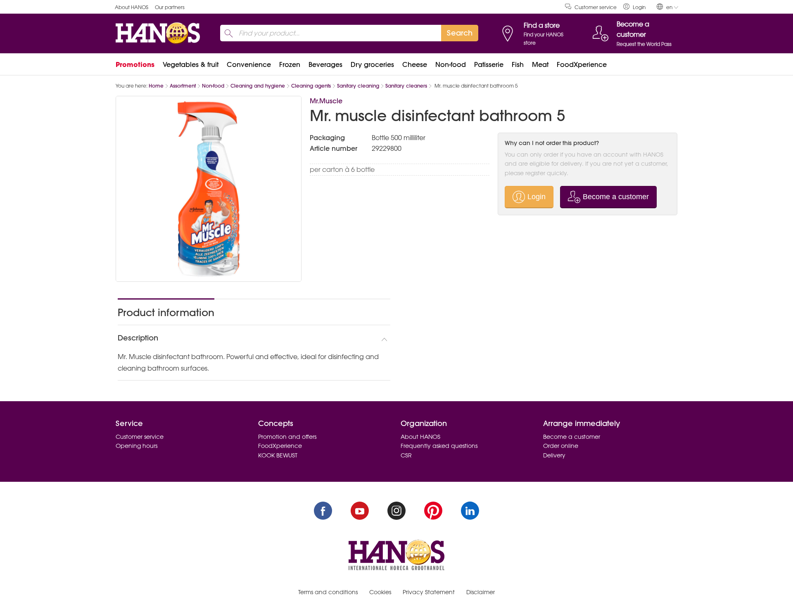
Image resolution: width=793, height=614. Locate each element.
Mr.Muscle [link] (326, 100)
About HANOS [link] (131, 7)
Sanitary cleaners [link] (406, 85)
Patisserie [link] (488, 64)
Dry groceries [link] (372, 64)
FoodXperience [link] (582, 64)
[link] (634, 7)
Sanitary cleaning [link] (358, 85)
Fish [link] (518, 64)
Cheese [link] (414, 64)
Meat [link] (540, 64)
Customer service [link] (596, 7)
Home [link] (156, 85)
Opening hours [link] (136, 446)
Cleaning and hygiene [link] (257, 85)
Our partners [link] (170, 7)
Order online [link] (560, 446)
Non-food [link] (450, 64)
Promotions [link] (135, 64)
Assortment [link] (183, 85)
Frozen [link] (289, 64)
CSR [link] (406, 455)
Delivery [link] (554, 455)
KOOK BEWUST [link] (277, 455)
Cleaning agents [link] (311, 85)
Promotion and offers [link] (287, 437)
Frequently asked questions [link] (439, 446)
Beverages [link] (325, 64)
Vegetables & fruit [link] (190, 64)
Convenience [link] (249, 64)
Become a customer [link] (571, 437)
